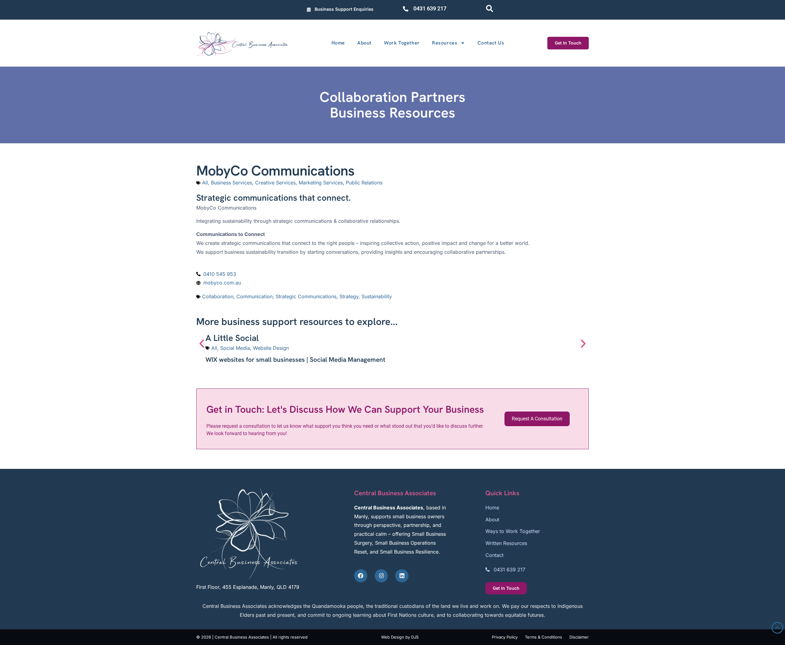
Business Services (231, 183)
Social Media (235, 348)
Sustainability (377, 296)
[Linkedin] (401, 575)
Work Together (402, 43)
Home (338, 43)
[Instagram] (381, 575)
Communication (254, 296)
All (205, 183)
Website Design (271, 348)
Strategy (348, 296)
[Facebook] (360, 575)
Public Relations (364, 183)
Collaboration (217, 296)
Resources (444, 43)
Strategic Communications (306, 296)
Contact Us (490, 43)
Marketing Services (321, 183)
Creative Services (275, 183)
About (364, 43)
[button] (201, 343)
